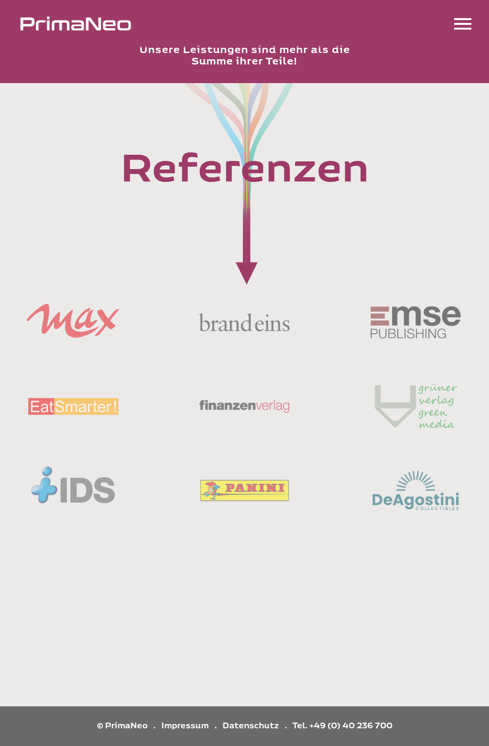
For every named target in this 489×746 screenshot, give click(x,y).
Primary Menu (462, 24)
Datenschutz (251, 726)
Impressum (185, 726)
